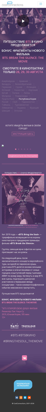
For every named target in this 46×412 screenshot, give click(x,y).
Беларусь (6, 84)
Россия (5, 102)
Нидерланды (21, 96)
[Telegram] (25, 397)
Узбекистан (7, 107)
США (15, 102)
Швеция (6, 110)
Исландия (31, 87)
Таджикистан (28, 102)
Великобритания (23, 84)
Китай (5, 93)
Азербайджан (8, 81)
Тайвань (6, 104)
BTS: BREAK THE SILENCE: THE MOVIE (23, 59)
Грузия (19, 87)
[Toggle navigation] (41, 4)
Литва (27, 93)
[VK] (24, 358)
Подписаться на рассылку (23, 156)
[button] (15, 149)
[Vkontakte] (17, 397)
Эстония (18, 110)
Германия (6, 87)
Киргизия (33, 90)
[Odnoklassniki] (21, 397)
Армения (23, 81)
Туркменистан (22, 104)
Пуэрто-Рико (8, 99)
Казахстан (19, 90)
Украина (21, 107)
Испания (6, 90)
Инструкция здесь (23, 134)
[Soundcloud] (29, 397)
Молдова (6, 96)
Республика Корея (27, 99)
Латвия (15, 93)
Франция (34, 107)
